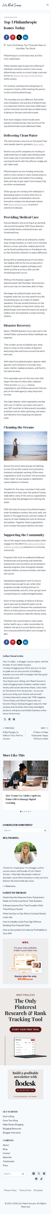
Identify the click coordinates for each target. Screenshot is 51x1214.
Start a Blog (8, 1116)
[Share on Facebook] (6, 37)
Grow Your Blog (10, 1120)
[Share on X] (19, 37)
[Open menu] (47, 5)
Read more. (11, 886)
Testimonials (8, 1161)
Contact (6, 1153)
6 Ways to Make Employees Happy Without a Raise (40, 733)
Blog (5, 1149)
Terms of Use (25, 1190)
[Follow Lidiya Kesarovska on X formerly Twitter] (5, 719)
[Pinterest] (44, 1173)
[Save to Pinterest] (13, 37)
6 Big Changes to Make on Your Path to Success (13, 733)
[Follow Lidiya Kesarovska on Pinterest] (14, 719)
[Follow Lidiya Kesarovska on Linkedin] (9, 719)
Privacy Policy (10, 1190)
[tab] (20, 811)
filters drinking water (18, 204)
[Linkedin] (36, 1178)
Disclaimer (38, 1190)
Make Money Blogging (13, 1124)
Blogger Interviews (12, 1132)
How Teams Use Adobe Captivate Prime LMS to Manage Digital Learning (23, 799)
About (6, 1145)
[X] (39, 1173)
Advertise (7, 1157)
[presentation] (25, 776)
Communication (10, 17)
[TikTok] (41, 1178)
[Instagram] (33, 1173)
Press (5, 1165)
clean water (38, 144)
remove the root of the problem (28, 75)
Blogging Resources (12, 1128)
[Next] (44, 785)
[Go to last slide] (7, 785)
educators (22, 385)
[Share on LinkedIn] (25, 37)
